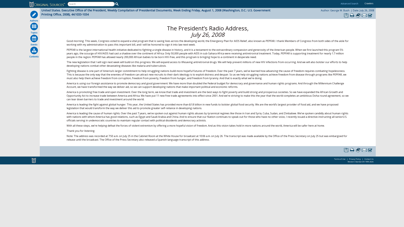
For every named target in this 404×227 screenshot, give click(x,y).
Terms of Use (339, 159)
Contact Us (368, 159)
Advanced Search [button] (349, 3)
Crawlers (369, 3)
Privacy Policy (355, 159)
